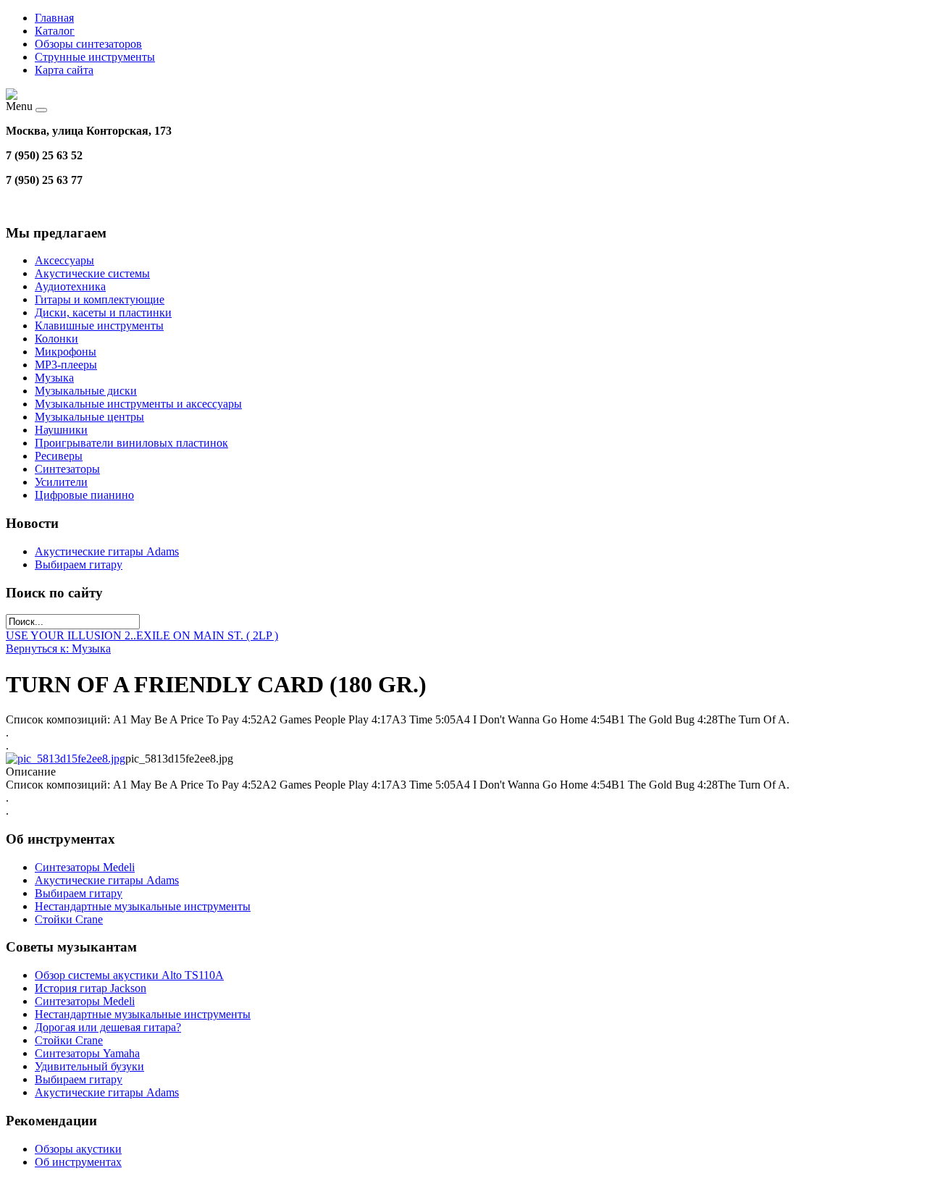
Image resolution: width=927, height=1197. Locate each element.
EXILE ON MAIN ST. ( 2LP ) (207, 635)
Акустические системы (92, 273)
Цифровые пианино (84, 495)
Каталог (55, 31)
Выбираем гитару (78, 564)
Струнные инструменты (95, 57)
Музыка (54, 377)
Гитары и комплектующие (99, 299)
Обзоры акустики (78, 1149)
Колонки (56, 338)
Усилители (61, 482)
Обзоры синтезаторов (88, 44)
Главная (54, 18)
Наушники (61, 430)
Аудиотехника (70, 286)
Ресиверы (59, 456)
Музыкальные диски (86, 391)
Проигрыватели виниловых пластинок (131, 443)
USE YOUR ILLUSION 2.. (71, 635)
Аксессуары (64, 260)
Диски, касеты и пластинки (103, 312)
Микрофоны (65, 351)
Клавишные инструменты (99, 325)
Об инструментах (78, 1162)
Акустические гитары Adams (107, 551)
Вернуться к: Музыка (58, 648)
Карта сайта (64, 70)
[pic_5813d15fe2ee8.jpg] (65, 758)
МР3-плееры (66, 364)
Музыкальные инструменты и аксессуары (138, 404)
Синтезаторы (67, 469)
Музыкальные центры (89, 417)
